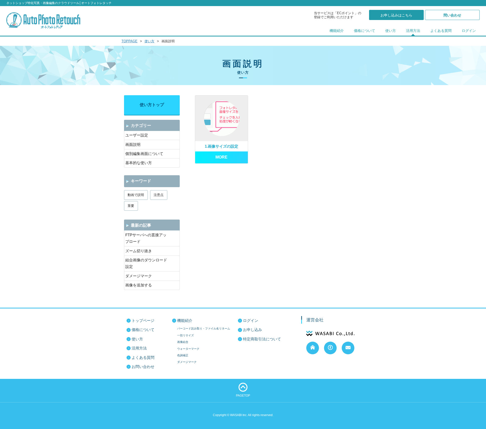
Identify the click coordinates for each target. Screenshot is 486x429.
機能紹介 (337, 31)
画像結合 (182, 341)
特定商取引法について (262, 339)
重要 (131, 206)
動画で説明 (136, 195)
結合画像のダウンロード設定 (146, 263)
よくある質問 (441, 31)
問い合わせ (452, 15)
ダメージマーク (138, 276)
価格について (364, 31)
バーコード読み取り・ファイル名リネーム (203, 328)
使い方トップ (152, 105)
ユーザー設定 (136, 135)
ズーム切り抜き (138, 251)
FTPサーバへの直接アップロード (146, 238)
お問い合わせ (143, 367)
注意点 (159, 195)
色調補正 (182, 355)
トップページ (143, 321)
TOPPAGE (129, 41)
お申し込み (252, 330)
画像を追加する (138, 285)
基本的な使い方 (138, 163)
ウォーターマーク (188, 348)
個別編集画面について (144, 154)
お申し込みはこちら (396, 15)
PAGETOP (243, 395)
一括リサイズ (185, 335)
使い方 (390, 31)
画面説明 (132, 145)
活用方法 (413, 31)
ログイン (469, 31)
